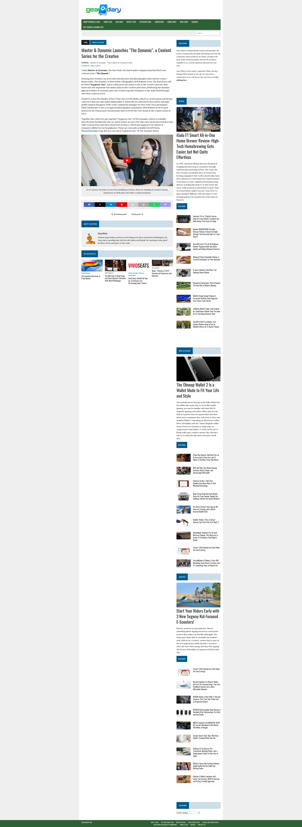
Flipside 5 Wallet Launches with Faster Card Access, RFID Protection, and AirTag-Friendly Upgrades (206, 779)
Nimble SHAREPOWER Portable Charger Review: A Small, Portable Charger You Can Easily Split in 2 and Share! (206, 233)
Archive (193, 825)
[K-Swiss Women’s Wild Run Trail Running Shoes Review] (183, 275)
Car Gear (119, 21)
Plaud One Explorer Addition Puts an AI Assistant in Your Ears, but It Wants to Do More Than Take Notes (206, 457)
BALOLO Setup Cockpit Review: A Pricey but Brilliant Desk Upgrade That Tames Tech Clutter (205, 298)
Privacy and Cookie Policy (210, 822)
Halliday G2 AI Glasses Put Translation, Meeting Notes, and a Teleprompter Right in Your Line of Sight (205, 752)
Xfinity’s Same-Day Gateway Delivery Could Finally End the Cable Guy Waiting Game (206, 766)
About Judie (154, 822)
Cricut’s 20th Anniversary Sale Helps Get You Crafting (206, 548)
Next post (136, 214)
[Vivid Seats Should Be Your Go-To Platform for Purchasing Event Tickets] (139, 270)
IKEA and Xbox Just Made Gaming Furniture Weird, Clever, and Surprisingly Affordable (205, 470)
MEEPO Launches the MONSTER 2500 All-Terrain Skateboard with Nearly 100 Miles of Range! (206, 725)
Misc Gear (184, 21)
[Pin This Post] (121, 204)
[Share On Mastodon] (165, 204)
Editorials (85, 273)
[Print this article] (143, 204)
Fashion (195, 21)
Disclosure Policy (194, 822)
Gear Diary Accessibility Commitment (165, 825)
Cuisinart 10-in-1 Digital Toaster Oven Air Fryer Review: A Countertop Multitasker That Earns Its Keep (206, 219)
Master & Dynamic (98, 62)
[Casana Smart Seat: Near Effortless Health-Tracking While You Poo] (183, 740)
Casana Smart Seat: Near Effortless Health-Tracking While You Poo (206, 737)
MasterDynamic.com (92, 130)
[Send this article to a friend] (132, 204)
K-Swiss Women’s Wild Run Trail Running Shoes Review (204, 271)
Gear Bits (155, 268)
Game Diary (171, 21)
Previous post (120, 214)
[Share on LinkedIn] (110, 204)
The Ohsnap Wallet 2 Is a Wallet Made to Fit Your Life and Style (197, 390)
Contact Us (202, 825)
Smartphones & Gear (91, 21)
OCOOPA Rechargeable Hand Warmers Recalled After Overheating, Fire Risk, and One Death (206, 712)
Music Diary (133, 273)
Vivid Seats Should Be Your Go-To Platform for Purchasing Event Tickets (138, 281)
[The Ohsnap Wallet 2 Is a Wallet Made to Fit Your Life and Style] (198, 380)
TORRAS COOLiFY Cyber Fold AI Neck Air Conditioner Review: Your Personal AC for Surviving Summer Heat (206, 311)
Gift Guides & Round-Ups (93, 27)
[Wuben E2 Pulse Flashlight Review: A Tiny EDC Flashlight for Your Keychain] (183, 262)
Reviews (181, 101)
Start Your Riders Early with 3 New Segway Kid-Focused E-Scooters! (197, 616)
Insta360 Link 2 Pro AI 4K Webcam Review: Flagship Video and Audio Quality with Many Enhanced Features (206, 246)
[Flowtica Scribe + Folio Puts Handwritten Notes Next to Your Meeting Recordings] (183, 486)
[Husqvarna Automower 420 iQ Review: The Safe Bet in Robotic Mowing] (183, 288)
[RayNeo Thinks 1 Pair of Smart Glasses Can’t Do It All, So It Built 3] (183, 525)
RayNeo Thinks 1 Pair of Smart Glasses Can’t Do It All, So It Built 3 (206, 521)
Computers (159, 21)
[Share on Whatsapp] (154, 204)
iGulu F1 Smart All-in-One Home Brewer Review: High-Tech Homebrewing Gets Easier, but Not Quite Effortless (198, 146)
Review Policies (181, 822)
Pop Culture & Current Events (120, 62)
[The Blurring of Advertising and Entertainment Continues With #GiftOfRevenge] (115, 269)
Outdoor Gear (145, 21)
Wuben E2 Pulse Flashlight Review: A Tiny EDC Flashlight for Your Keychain (206, 258)
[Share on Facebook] (89, 204)
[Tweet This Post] (100, 204)
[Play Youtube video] (127, 160)
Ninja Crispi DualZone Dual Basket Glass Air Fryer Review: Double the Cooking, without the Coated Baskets (206, 496)
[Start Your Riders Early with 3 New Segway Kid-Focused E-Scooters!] (198, 606)
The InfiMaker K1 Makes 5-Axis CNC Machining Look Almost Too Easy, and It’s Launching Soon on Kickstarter (206, 563)
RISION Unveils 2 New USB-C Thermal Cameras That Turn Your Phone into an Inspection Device (206, 699)
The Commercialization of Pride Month (90, 277)
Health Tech (131, 21)
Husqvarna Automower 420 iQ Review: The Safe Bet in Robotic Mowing (206, 284)
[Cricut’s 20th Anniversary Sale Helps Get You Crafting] (183, 552)
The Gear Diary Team (167, 822)
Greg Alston (95, 66)
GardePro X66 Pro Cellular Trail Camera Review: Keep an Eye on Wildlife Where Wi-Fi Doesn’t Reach (206, 324)
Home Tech (108, 21)
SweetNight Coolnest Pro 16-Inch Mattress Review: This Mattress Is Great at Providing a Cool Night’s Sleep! (205, 536)
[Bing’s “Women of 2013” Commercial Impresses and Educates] (162, 264)
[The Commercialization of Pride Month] (92, 270)
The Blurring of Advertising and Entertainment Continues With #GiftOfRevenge (115, 278)
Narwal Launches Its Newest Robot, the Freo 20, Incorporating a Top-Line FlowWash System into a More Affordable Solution (206, 685)
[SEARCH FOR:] (207, 32)
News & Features (184, 351)
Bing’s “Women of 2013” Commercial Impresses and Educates (162, 273)
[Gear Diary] (103, 9)
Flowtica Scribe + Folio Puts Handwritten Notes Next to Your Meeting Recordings (204, 483)
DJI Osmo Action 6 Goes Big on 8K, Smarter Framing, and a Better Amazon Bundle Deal (205, 509)
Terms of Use (184, 825)
